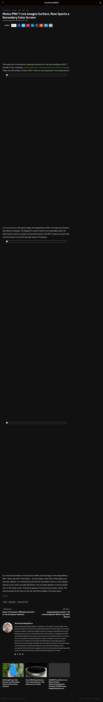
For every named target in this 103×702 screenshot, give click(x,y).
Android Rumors (7, 10)
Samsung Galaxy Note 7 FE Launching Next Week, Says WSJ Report (56, 614)
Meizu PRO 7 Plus (23, 602)
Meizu (23, 10)
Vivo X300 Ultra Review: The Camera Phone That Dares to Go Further (35, 682)
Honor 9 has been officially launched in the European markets (18, 613)
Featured (14, 10)
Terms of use (96, 699)
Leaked (19, 10)
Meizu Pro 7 (12, 602)
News (27, 10)
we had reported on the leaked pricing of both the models (46, 67)
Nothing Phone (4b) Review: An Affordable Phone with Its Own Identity (11, 683)
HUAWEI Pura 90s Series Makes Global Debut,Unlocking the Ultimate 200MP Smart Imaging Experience (58, 684)
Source (5, 595)
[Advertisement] (36, 47)
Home (80, 699)
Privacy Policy (87, 699)
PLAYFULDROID (52, 3)
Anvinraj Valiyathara (9, 21)
